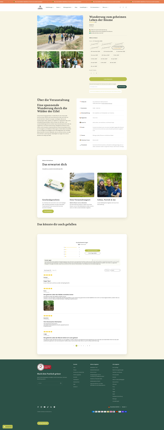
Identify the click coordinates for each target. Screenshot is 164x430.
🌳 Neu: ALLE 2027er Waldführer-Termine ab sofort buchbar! (19, 1)
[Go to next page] (90, 346)
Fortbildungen (49, 7)
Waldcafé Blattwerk (94, 370)
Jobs (74, 367)
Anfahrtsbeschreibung (107, 103)
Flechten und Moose (117, 372)
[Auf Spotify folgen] (54, 407)
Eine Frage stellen (92, 253)
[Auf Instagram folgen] (41, 407)
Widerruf (75, 386)
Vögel (114, 391)
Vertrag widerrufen (43, 423)
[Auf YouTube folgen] (44, 407)
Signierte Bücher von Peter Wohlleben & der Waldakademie (97, 384)
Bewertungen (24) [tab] (47, 270)
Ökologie (115, 398)
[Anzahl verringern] (91, 73)
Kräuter (114, 377)
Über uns (105, 7)
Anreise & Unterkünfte (78, 372)
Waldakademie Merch (95, 381)
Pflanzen (115, 384)
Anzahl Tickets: (92, 70)
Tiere (114, 389)
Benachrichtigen (122, 86)
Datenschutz (76, 382)
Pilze (114, 386)
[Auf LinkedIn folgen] (51, 407)
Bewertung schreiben (93, 250)
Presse (74, 370)
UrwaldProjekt (83, 7)
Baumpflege (115, 367)
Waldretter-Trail (93, 367)
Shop (76, 7)
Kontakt (75, 377)
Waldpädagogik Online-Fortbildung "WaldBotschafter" (97, 375)
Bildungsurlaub (67, 7)
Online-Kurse (93, 372)
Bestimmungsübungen (118, 370)
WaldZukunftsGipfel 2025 (96, 378)
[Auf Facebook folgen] (38, 407)
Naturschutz (115, 382)
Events (58, 7)
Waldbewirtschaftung (118, 396)
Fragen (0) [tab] (54, 270)
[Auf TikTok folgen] (48, 407)
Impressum (76, 379)
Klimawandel (116, 374)
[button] (92, 22)
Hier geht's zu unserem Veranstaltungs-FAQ (52, 168)
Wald (114, 394)
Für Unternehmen (94, 7)
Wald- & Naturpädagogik (118, 379)
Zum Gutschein (48, 211)
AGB (74, 384)
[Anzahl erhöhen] (96, 73)
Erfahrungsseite (77, 374)
